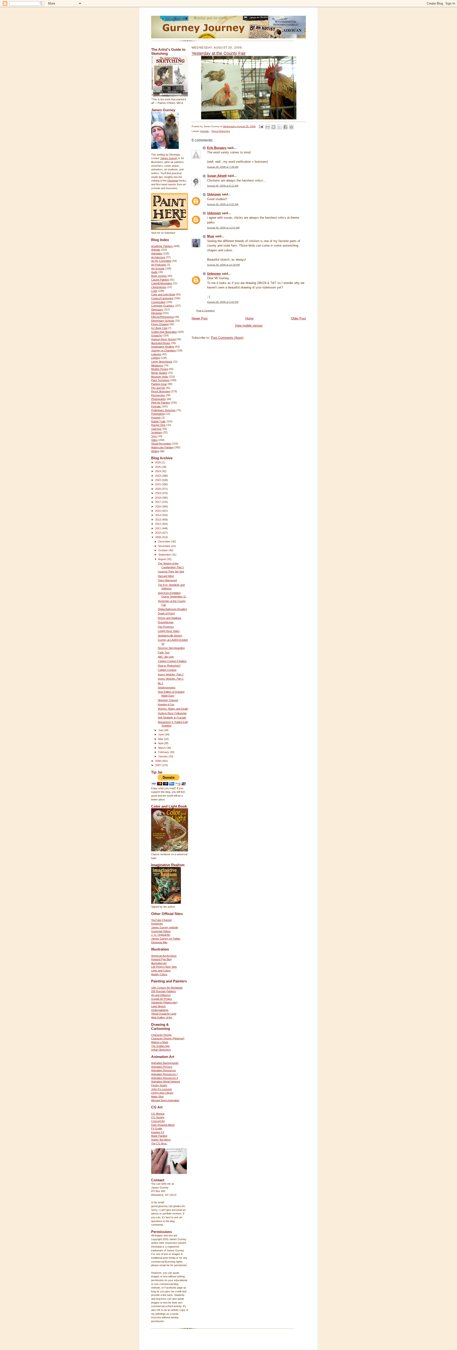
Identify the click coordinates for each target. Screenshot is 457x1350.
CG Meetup (157, 1113)
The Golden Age (160, 1046)
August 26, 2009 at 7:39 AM (222, 167)
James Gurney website (164, 927)
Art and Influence (161, 995)
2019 (158, 493)
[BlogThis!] (273, 127)
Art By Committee (161, 260)
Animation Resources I (164, 1074)
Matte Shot (157, 1096)
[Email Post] (261, 126)
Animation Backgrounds (165, 1063)
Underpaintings (160, 1010)
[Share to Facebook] (285, 127)
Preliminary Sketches (163, 410)
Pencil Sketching (160, 391)
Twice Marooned (167, 580)
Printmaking (158, 413)
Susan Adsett (217, 175)
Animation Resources (163, 1070)
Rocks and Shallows (169, 618)
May (161, 739)
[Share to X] (279, 127)
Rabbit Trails (158, 421)
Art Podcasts (158, 264)
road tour (156, 428)
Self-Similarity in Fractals (172, 717)
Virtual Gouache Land (163, 1013)
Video (154, 440)
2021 (158, 484)
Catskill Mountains (161, 283)
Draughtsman (166, 622)
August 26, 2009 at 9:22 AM (222, 204)
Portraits (156, 406)
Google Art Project (161, 998)
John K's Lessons (161, 1089)
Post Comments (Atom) (227, 337)
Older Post (298, 318)
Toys (154, 436)
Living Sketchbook (161, 361)
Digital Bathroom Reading (172, 609)
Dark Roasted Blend (162, 1124)
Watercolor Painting (162, 447)
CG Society (157, 1117)
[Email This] (267, 127)
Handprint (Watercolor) (164, 1002)
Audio (154, 272)
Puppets (156, 417)
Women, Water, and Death (173, 708)
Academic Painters (162, 246)
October (163, 550)
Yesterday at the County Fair (219, 53)
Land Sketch (158, 1006)
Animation (156, 253)
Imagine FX (157, 1132)
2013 (158, 519)
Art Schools (157, 268)
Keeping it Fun (166, 704)
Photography (158, 399)
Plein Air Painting (160, 402)
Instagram (157, 923)
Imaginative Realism (162, 346)
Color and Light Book (163, 294)
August (162, 559)
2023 (158, 475)
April (161, 743)
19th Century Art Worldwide (167, 987)
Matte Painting (159, 1135)
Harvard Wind (166, 576)
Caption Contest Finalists (172, 661)
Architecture (158, 257)
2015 (158, 510)
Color (154, 290)
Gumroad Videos (161, 931)
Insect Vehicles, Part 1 (171, 678)
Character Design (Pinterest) (167, 1038)
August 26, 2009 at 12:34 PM (223, 264)
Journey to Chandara (163, 350)
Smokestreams (166, 687)
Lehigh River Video (168, 631)
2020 (158, 488)
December (164, 541)
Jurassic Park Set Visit (171, 571)
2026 (158, 462)
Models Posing (159, 369)
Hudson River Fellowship (172, 713)
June (161, 734)
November (164, 546)
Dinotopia (172, 180)
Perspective (158, 395)
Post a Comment (205, 310)
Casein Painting (160, 279)
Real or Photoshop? (169, 665)
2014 (158, 515)
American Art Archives (164, 955)
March (162, 747)
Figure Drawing (160, 324)
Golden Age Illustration (164, 331)
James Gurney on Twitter (165, 938)
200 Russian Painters (163, 991)
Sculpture (156, 432)
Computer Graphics (162, 305)
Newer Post (200, 318)
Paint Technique (160, 380)
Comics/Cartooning (162, 298)
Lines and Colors (161, 970)
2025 (158, 466)
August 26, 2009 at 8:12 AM (222, 185)
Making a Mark (159, 1042)
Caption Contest (167, 669)
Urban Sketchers (161, 1049)
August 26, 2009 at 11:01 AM (223, 227)
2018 (158, 497)
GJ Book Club (159, 328)
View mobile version (249, 325)
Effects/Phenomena (162, 316)
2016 (158, 506)
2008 (158, 760)
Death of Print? (166, 613)
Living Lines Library (162, 1092)
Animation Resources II (164, 1078)
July (161, 730)
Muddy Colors (159, 974)
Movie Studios (159, 372)
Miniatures (157, 365)
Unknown (214, 194)
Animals (155, 249)
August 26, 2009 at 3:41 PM (222, 302)
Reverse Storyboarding (171, 648)
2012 (158, 523)
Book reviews (159, 275)
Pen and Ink (158, 387)
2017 (158, 502)
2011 (158, 528)
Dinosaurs (157, 309)
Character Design (161, 1034)
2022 (158, 480)
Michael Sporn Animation (165, 1100)
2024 (158, 471)
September (165, 554)
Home (249, 318)
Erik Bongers (216, 148)
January (163, 756)
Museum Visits (159, 376)
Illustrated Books (160, 343)
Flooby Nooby (159, 1085)
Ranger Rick (158, 425)
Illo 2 (160, 683)
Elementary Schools (162, 320)
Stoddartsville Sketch (170, 635)
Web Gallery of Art (161, 1017)
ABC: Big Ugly (166, 656)
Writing (155, 451)
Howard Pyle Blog (161, 959)
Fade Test (163, 652)
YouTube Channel (161, 920)
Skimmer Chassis (168, 700)
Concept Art (158, 1121)
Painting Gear (159, 384)
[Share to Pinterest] (291, 127)
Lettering (156, 354)
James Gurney (169, 158)
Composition (158, 302)
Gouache (156, 335)
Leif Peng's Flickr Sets (164, 966)
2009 (158, 537)
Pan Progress (166, 626)
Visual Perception (161, 443)
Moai (210, 236)
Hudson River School (163, 339)
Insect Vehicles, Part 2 (171, 674)
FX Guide (156, 1128)
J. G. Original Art (160, 934)
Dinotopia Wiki (159, 942)
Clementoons (158, 287)
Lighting (155, 357)
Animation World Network (165, 1081)
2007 (158, 765)
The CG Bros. (159, 1143)
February (164, 752)
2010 (158, 532)
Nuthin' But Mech (161, 1139)
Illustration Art (159, 963)
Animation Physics (161, 1066)
